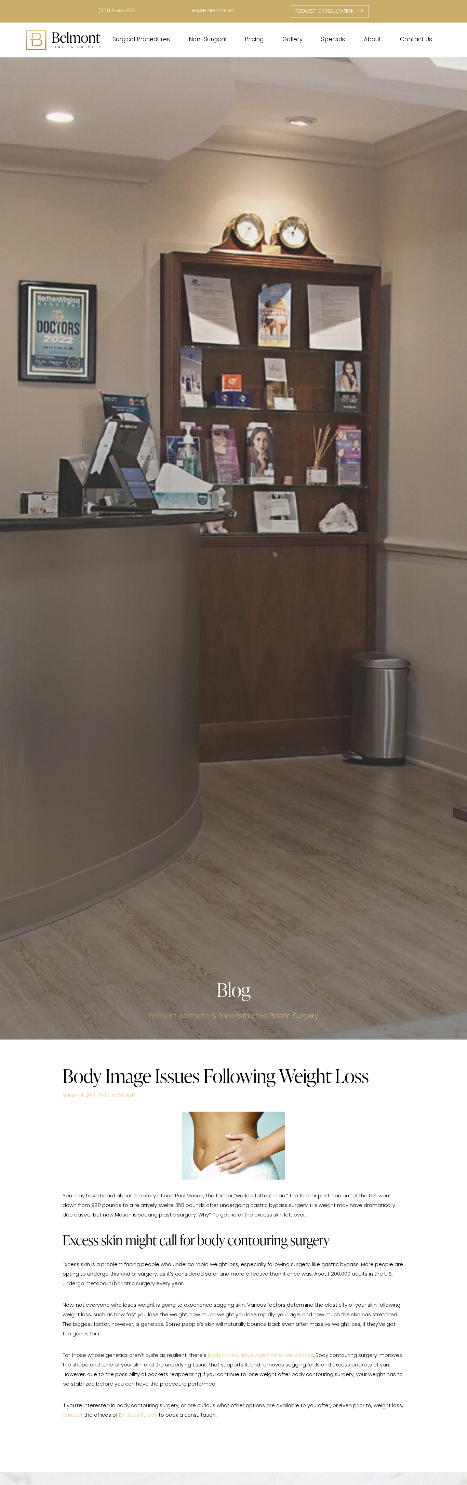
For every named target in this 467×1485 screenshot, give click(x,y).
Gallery (292, 40)
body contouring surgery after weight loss (260, 1355)
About (372, 40)
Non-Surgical (207, 40)
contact (73, 1415)
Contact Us (416, 40)
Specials (333, 40)
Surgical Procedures (141, 40)
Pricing (254, 40)
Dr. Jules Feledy (138, 1415)
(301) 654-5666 (117, 11)
